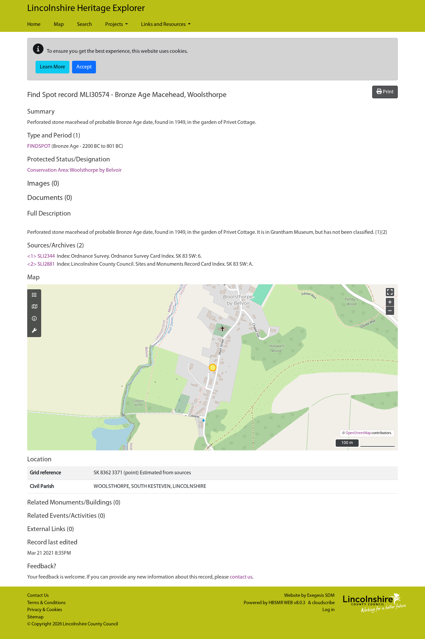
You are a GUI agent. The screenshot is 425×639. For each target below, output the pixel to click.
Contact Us (38, 595)
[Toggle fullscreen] (390, 292)
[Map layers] (34, 296)
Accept (84, 67)
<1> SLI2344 (41, 256)
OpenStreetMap (358, 433)
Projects (114, 24)
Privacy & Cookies (44, 609)
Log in (328, 609)
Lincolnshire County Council (90, 624)
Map (59, 24)
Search (84, 24)
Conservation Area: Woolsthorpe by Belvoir (74, 170)
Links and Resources (164, 24)
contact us (241, 577)
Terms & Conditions (46, 602)
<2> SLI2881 (41, 264)
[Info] (34, 319)
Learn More (52, 67)
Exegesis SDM (321, 595)
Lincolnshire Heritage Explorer (86, 8)
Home (34, 24)
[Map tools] (34, 331)
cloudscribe (323, 602)
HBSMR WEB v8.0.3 (287, 602)
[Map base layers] (34, 307)
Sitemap (35, 617)
